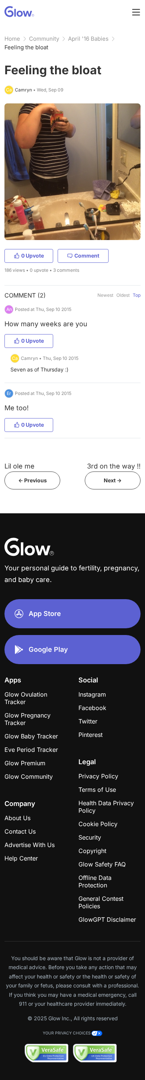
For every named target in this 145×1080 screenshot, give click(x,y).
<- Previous (32, 480)
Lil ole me (19, 466)
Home (12, 38)
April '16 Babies (88, 38)
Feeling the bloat (26, 47)
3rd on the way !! (114, 466)
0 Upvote (32, 255)
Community (44, 38)
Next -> (113, 480)
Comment (86, 255)
